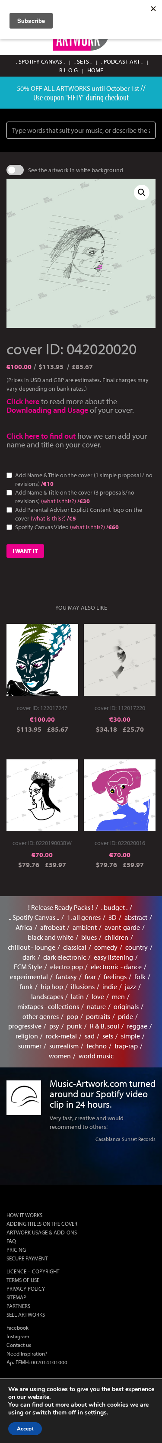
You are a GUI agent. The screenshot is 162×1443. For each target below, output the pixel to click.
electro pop (66, 966)
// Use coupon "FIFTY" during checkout (89, 92)
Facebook (17, 1327)
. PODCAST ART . (122, 61)
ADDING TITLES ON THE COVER (41, 1223)
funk (26, 986)
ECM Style (28, 966)
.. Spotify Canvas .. (34, 917)
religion (27, 1036)
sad (90, 1036)
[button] (141, 192)
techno (96, 1045)
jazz (130, 986)
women (60, 1055)
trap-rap (126, 1045)
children (116, 937)
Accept (25, 1428)
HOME (95, 70)
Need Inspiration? (26, 1353)
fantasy (66, 976)
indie (109, 986)
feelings (115, 976)
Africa (24, 927)
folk (140, 976)
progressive (24, 1026)
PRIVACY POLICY (25, 1288)
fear (90, 976)
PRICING (16, 1249)
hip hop (52, 986)
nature (96, 1006)
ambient (85, 927)
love (98, 996)
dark (28, 957)
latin (77, 996)
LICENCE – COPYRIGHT (32, 1271)
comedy (106, 947)
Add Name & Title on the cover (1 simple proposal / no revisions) (83, 479)
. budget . (114, 907)
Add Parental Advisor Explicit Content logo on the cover (78, 514)
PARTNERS (18, 1305)
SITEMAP (16, 1297)
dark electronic (64, 957)
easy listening (113, 957)
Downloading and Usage (47, 410)
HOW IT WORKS (24, 1215)
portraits (98, 1016)
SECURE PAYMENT (27, 1258)
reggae (137, 1026)
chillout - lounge (31, 947)
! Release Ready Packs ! (60, 907)
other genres (40, 1016)
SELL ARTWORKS (25, 1314)
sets (107, 1036)
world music (96, 1055)
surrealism (64, 1045)
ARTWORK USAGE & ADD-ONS (41, 1232)
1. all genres (84, 917)
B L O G (68, 70)
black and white (50, 937)
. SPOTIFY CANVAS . (40, 61)
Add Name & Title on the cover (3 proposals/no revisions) (74, 496)
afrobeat (52, 927)
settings (96, 1413)
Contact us (18, 1344)
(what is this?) (58, 501)
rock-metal (61, 1036)
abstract (135, 917)
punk (74, 1026)
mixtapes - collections (48, 1006)
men (118, 996)
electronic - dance (116, 966)
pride (125, 1016)
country (136, 947)
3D (112, 917)
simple (130, 1036)
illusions (83, 986)
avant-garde (122, 927)
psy (54, 1026)
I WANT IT (25, 551)
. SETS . (83, 61)
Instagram (17, 1336)
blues (89, 937)
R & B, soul (104, 1026)
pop (72, 1016)
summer (29, 1045)
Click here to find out (41, 436)
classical (74, 947)
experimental (29, 976)
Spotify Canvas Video (67, 527)
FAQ (11, 1240)
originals (126, 1006)
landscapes (47, 996)
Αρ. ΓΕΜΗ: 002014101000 (36, 1362)
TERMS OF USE (22, 1279)
